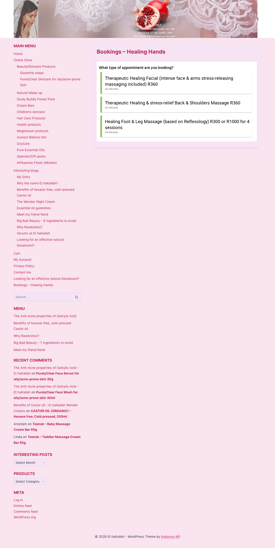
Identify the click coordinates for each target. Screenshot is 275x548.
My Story (23, 177)
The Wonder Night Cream (36, 202)
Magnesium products (32, 131)
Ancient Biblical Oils (31, 137)
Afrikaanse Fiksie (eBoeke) (37, 163)
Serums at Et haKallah (33, 233)
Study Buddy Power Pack (36, 99)
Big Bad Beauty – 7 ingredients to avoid (43, 343)
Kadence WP (170, 536)
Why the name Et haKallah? (37, 183)
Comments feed (26, 511)
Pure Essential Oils (31, 150)
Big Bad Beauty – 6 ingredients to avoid (46, 221)
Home (18, 54)
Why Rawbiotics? (29, 227)
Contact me (22, 272)
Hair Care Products (31, 118)
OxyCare (23, 143)
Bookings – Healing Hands (33, 285)
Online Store (23, 60)
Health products (29, 124)
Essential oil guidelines (34, 208)
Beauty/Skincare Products (36, 66)
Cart (17, 253)
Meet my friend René (32, 214)
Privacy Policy (24, 266)
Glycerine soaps (32, 73)
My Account (22, 259)
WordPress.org (25, 517)
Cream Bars (25, 105)
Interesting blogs (26, 170)
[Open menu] (257, 19)
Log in (18, 500)
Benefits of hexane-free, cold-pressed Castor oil (45, 192)
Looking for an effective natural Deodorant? (40, 242)
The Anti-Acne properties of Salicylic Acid (45, 316)
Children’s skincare (31, 112)
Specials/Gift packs (31, 156)
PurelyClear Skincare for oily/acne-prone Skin (50, 82)
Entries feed (23, 506)
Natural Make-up (29, 93)
